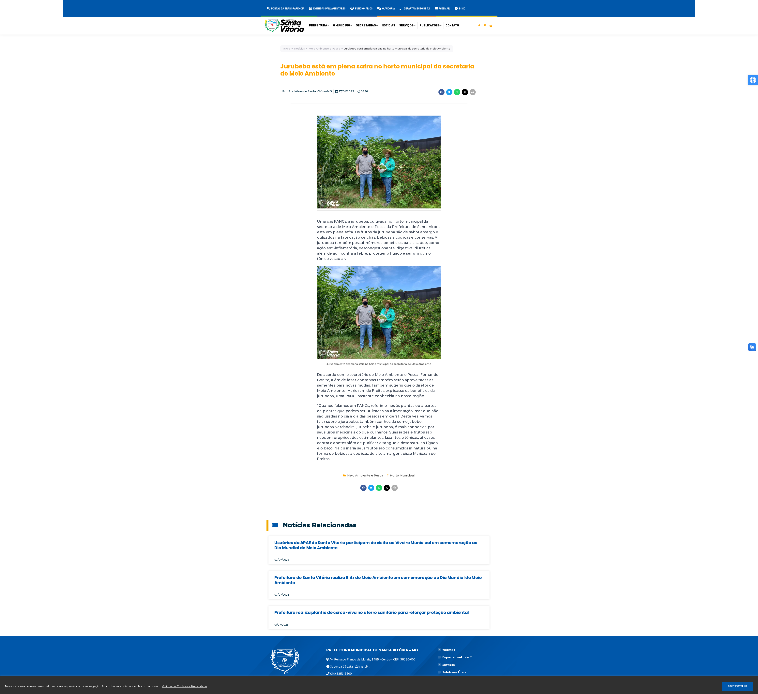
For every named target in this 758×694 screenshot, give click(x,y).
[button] (64, 6)
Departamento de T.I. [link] (458, 657)
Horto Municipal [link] (402, 475)
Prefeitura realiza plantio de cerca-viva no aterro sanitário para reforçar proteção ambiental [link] (371, 612)
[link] (753, 80)
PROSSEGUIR (737, 686)
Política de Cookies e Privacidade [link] (184, 686)
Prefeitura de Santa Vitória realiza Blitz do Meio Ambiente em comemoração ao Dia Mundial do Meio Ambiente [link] (378, 580)
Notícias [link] (299, 48)
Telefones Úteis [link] (454, 672)
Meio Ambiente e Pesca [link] (324, 48)
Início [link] (286, 48)
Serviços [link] (448, 664)
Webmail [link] (448, 649)
